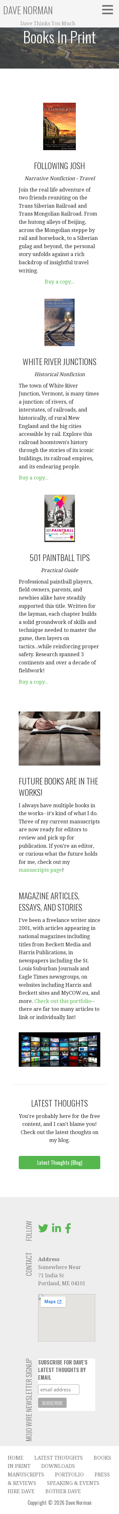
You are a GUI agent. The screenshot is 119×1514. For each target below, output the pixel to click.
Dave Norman (28, 10)
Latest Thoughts (58, 1458)
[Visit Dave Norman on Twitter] (43, 1230)
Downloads (58, 1466)
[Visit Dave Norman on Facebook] (68, 1230)
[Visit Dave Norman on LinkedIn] (56, 1230)
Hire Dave (21, 1491)
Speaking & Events (73, 1483)
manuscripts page (40, 870)
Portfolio (69, 1475)
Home (15, 1458)
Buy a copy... (60, 282)
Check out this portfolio (62, 1001)
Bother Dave (63, 1491)
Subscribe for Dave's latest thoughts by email (63, 1369)
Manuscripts (26, 1475)
